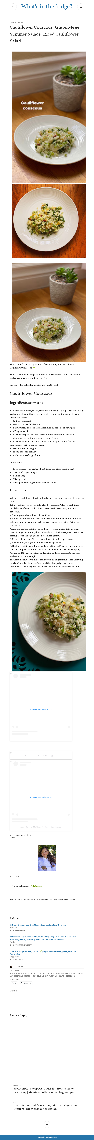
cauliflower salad (19, 974)
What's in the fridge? (47, 7)
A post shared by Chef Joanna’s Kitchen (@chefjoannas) (41, 756)
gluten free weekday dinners (58, 974)
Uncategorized (16, 22)
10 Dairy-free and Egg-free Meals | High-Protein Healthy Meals (38, 925)
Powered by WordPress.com (47, 1137)
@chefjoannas (36, 886)
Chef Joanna (18, 967)
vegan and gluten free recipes (62, 976)
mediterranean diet (40, 976)
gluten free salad (36, 974)
